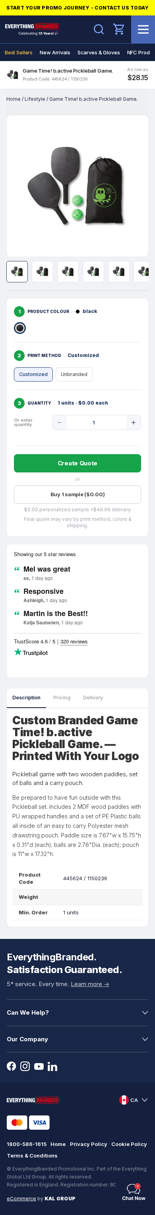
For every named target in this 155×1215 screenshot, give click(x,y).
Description (26, 698)
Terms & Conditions (32, 1155)
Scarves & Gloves (99, 52)
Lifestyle (35, 99)
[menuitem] (18, 52)
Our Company (27, 1039)
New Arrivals (55, 52)
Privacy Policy (88, 1144)
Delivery (93, 698)
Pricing (61, 698)
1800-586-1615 (26, 1144)
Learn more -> (90, 984)
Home (13, 99)
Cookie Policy (129, 1144)
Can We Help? (28, 1012)
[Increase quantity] (133, 422)
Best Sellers (19, 52)
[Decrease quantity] (59, 422)
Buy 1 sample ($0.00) (77, 494)
